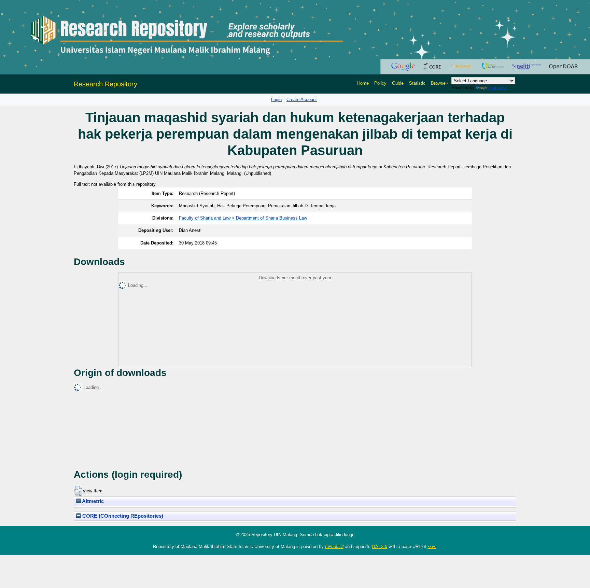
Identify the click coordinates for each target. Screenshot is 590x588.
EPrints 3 (334, 546)
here (431, 547)
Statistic (417, 83)
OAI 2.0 (379, 546)
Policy (380, 83)
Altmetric (92, 501)
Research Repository (105, 84)
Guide (398, 83)
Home (363, 83)
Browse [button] (438, 83)
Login (276, 99)
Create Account (301, 99)
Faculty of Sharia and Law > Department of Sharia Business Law (243, 218)
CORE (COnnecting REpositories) (122, 516)
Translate (498, 87)
